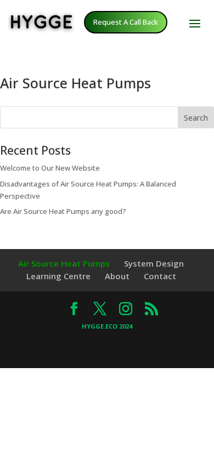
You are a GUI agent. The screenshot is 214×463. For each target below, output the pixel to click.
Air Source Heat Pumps (64, 263)
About (117, 275)
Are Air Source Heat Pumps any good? (63, 211)
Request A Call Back (125, 22)
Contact (160, 275)
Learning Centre (58, 275)
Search (196, 117)
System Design (154, 263)
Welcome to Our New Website (50, 168)
